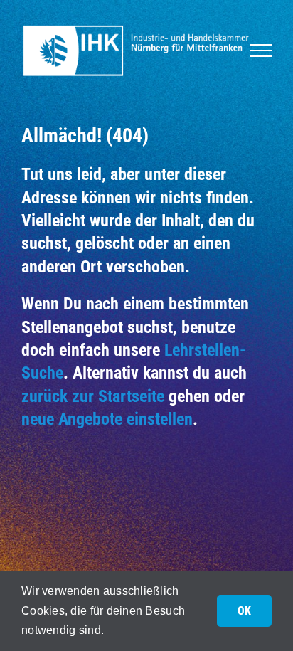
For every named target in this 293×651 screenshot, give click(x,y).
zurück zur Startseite (92, 396)
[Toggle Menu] (261, 50)
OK (244, 611)
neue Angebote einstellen (107, 419)
